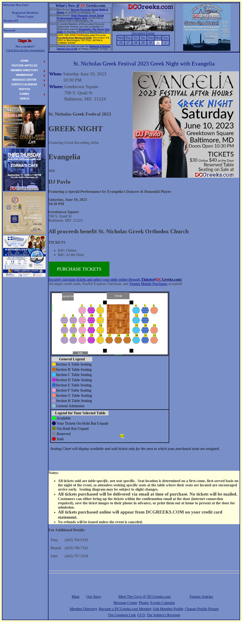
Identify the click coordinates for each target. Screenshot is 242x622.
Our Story (93, 597)
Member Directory (83, 609)
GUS (141, 615)
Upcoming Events (143, 33)
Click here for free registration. (25, 50)
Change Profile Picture (202, 609)
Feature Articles (201, 597)
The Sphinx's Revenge (163, 615)
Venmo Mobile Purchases (148, 284)
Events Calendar (162, 603)
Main (75, 597)
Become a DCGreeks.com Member (125, 609)
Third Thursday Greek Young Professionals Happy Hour (80, 16)
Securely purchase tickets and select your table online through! (115, 279)
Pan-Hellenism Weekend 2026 (74, 37)
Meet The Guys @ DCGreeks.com (144, 597)
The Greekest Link (122, 615)
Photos (144, 603)
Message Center (125, 603)
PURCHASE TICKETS (79, 269)
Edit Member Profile (168, 609)
